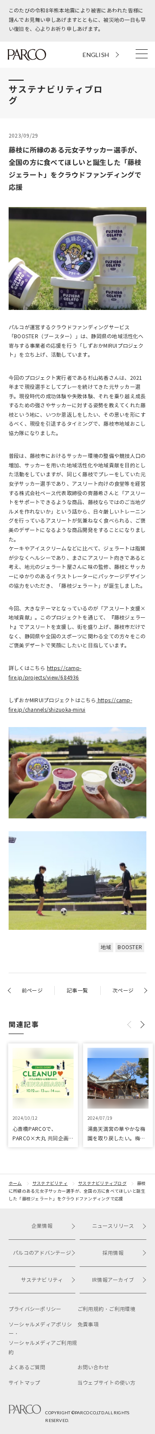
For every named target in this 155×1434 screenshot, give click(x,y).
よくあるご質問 (27, 1367)
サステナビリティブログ (102, 1183)
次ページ (122, 990)
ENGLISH (96, 54)
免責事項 (88, 1324)
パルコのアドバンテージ (42, 1253)
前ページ (32, 990)
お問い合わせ (93, 1367)
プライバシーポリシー (35, 1309)
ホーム (15, 1183)
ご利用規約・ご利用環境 (107, 1309)
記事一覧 (77, 990)
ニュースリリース (113, 1226)
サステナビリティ (50, 1183)
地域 (106, 947)
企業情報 (42, 1226)
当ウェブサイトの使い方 (107, 1383)
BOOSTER (130, 947)
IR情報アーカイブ (113, 1280)
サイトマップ (24, 1383)
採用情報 (113, 1253)
